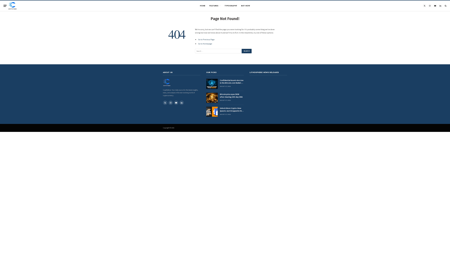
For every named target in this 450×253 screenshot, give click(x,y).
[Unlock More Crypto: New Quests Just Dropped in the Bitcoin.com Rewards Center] (212, 112)
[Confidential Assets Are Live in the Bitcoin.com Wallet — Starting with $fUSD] (212, 84)
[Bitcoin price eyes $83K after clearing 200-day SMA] (212, 98)
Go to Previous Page (206, 39)
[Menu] (5, 5)
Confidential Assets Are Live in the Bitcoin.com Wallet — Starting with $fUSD (231, 81)
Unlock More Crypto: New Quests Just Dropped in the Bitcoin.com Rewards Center (231, 109)
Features (213, 6)
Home (202, 6)
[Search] (445, 5)
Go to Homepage (205, 43)
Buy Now (245, 6)
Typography (231, 6)
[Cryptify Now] (12, 6)
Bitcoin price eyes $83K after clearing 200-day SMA (231, 95)
